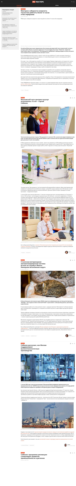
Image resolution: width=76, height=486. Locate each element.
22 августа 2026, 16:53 (24, 460)
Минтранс (26, 90)
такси (22, 90)
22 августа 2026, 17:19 (24, 352)
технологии (32, 445)
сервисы (22, 335)
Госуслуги (23, 252)
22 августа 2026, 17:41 (24, 269)
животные (27, 335)
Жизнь (57, 5)
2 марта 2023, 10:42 (24, 16)
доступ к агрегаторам (26, 84)
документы (28, 252)
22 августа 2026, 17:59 (24, 105)
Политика (19, 5)
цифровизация (33, 335)
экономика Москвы (24, 445)
